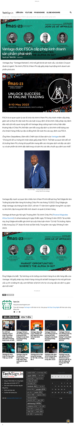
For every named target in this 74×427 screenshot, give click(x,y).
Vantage (54, 136)
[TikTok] (17, 312)
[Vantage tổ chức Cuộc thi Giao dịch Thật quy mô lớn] (8, 348)
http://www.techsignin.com (21, 305)
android (31, 372)
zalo (29, 414)
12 (58, 386)
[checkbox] (68, 421)
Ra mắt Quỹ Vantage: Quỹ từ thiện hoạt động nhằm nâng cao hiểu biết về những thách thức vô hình (8, 336)
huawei (38, 392)
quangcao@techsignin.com (14, 398)
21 (64, 389)
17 (52, 389)
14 (64, 386)
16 (70, 386)
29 (67, 392)
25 (55, 392)
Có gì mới (5, 17)
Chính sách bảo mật (9, 390)
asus (41, 375)
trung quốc (38, 408)
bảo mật (30, 378)
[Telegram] (14, 312)
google (40, 389)
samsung (34, 403)
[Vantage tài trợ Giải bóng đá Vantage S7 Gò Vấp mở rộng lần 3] (37, 348)
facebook (32, 386)
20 (61, 389)
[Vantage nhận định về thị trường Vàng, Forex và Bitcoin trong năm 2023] (51, 348)
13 (61, 386)
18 (55, 389)
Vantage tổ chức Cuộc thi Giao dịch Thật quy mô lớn (8, 356)
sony (42, 406)
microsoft (31, 397)
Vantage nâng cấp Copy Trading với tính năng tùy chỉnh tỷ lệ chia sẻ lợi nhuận (37, 335)
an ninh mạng (41, 372)
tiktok (30, 408)
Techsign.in (27, 307)
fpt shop (30, 389)
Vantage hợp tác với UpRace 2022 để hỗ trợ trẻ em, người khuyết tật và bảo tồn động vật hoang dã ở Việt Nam (65, 359)
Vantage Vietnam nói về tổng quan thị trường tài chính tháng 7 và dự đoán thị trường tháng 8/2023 (65, 336)
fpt (42, 386)
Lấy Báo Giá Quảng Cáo (10, 392)
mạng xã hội (31, 400)
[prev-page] (68, 317)
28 (64, 392)
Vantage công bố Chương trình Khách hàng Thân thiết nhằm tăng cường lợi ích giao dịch (22, 359)
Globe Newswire (53, 12)
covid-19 (39, 378)
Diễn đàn (19, 12)
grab (29, 392)
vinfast (30, 411)
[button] (70, 12)
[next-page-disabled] (71, 317)
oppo (40, 400)
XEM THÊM (26, 317)
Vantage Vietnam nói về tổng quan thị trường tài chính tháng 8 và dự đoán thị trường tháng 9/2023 (51, 336)
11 (55, 386)
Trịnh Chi (12, 57)
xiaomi (39, 411)
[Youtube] (19, 312)
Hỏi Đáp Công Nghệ (53, 307)
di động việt (32, 381)
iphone (30, 395)
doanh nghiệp (31, 383)
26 (58, 392)
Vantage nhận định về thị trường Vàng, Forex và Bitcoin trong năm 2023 (51, 357)
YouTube (28, 12)
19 (58, 389)
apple (31, 376)
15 (67, 386)
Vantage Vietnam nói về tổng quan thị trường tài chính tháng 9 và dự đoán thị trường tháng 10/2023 (22, 336)
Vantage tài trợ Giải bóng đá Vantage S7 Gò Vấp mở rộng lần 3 (37, 357)
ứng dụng (38, 414)
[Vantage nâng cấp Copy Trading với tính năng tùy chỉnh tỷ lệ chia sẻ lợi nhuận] (37, 325)
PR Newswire (39, 12)
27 (61, 392)
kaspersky (41, 395)
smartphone (32, 406)
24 (52, 392)
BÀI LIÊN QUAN (11, 317)
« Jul (60, 398)
